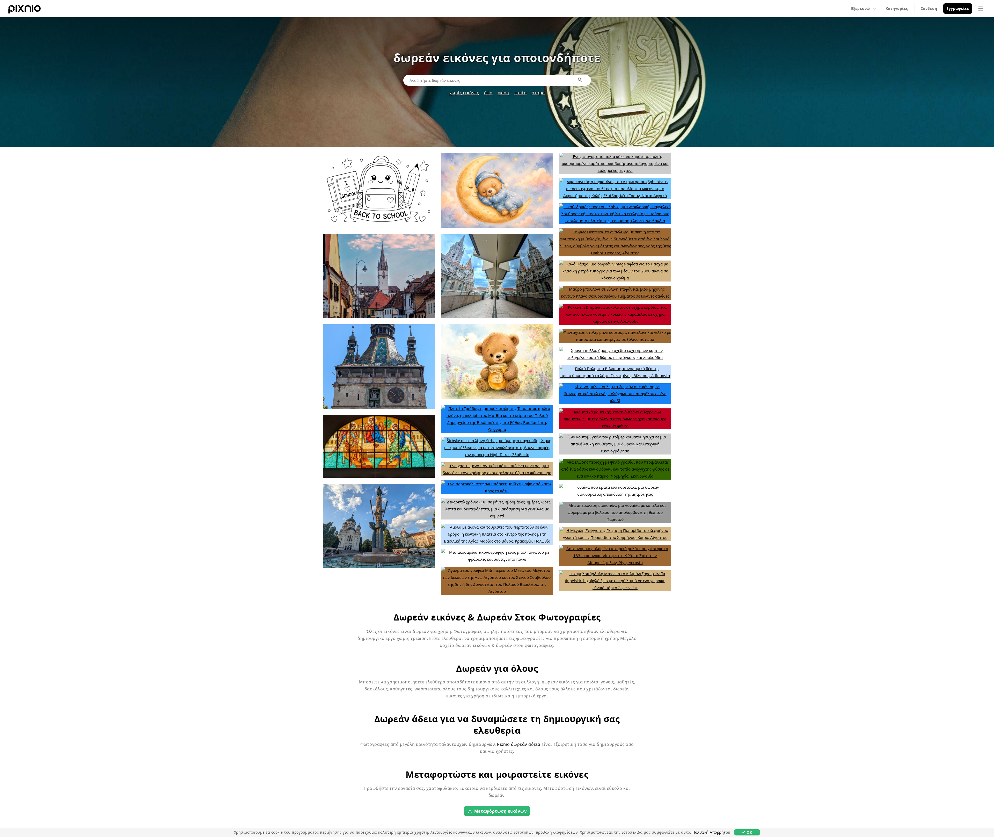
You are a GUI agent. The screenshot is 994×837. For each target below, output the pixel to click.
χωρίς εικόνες (464, 93)
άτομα (538, 93)
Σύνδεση (929, 8)
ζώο (488, 93)
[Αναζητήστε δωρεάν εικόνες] (580, 80)
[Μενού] (980, 8)
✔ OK (747, 832)
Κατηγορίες (897, 8)
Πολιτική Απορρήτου (711, 832)
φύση (503, 93)
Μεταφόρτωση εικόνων (500, 811)
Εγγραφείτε (957, 8)
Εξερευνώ (860, 8)
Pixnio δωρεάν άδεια (518, 744)
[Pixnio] (24, 10)
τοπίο (520, 93)
